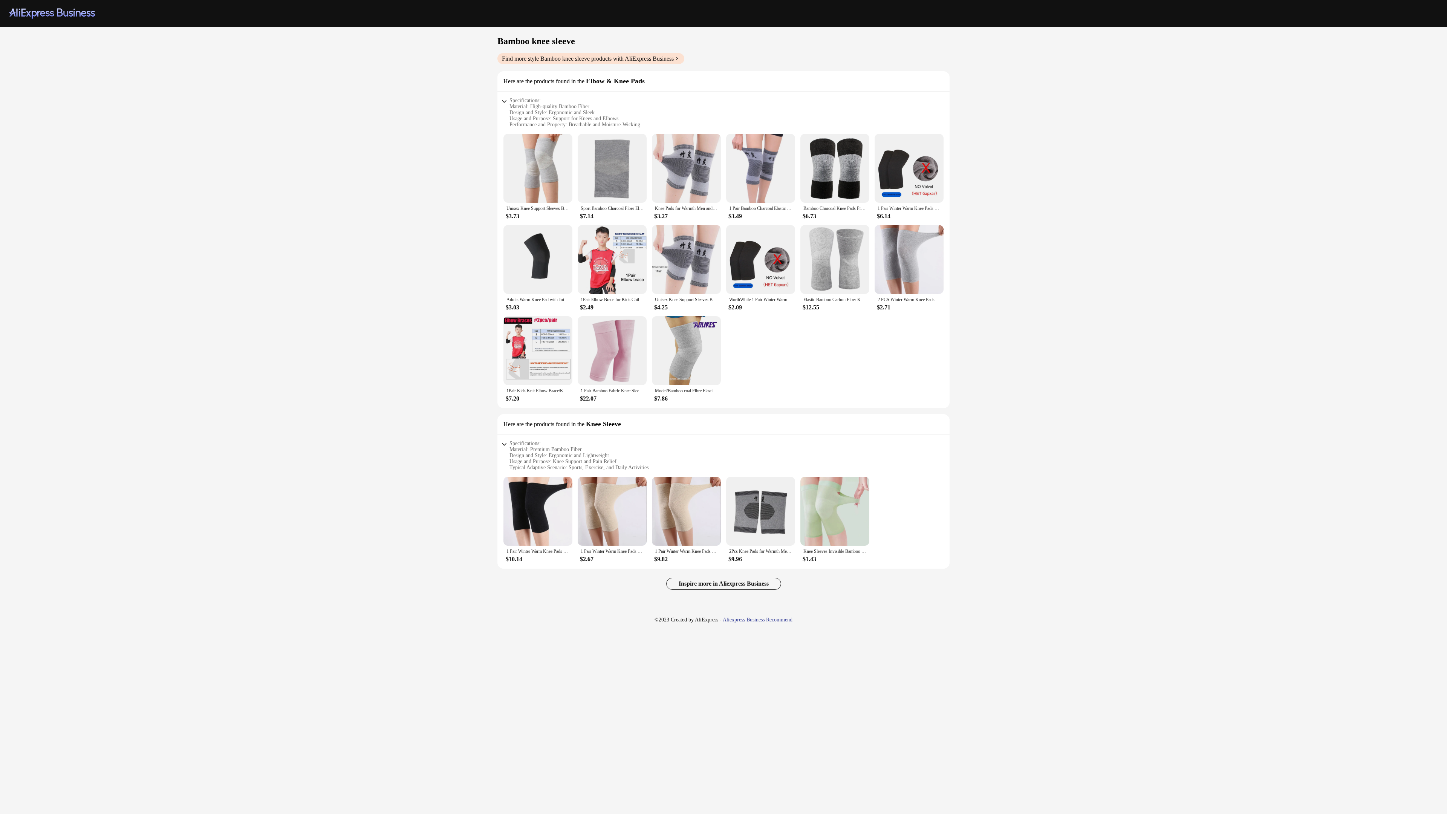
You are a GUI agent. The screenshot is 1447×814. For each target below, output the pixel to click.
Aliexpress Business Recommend (757, 620)
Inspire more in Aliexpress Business (724, 583)
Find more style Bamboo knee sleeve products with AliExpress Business (588, 58)
